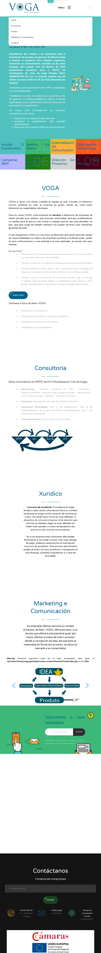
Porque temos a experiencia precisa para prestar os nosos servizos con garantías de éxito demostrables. (56, 256)
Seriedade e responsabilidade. (36, 327)
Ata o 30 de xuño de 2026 (45, 419)
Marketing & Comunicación (22, 37)
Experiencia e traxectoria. (34, 310)
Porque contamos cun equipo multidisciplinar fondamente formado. (56, 263)
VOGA (13, 20)
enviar (79, 732)
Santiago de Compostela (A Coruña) (87, 913)
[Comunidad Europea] (50, 947)
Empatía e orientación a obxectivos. (40, 321)
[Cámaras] (50, 936)
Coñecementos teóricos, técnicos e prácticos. (45, 316)
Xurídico (14, 32)
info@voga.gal (56, 910)
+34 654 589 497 (26, 910)
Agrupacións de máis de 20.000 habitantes (49, 401)
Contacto (15, 43)
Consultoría (16, 26)
